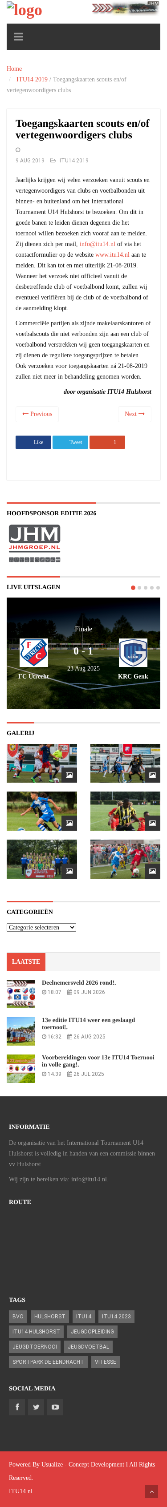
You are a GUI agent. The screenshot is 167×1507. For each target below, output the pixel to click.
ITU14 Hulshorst (36, 1332)
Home (14, 68)
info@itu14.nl (97, 244)
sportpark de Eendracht (48, 1362)
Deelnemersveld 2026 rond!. (79, 983)
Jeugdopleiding (92, 1332)
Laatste (26, 961)
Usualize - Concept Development (82, 1464)
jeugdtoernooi (34, 1347)
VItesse (105, 1362)
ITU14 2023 (116, 1316)
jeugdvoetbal (88, 1347)
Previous (40, 414)
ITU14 (83, 1316)
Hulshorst (49, 1316)
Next (131, 414)
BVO (18, 1316)
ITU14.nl (21, 1491)
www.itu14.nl (112, 254)
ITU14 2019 (32, 79)
